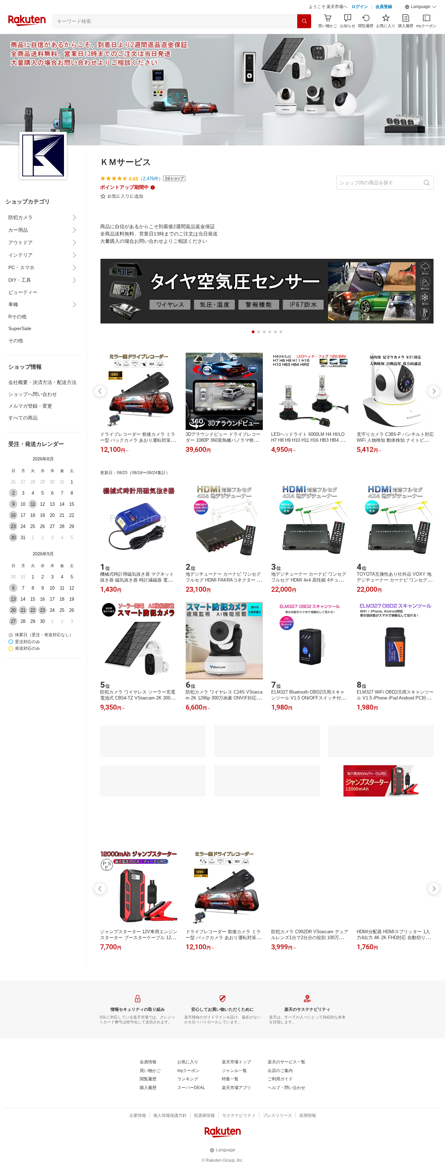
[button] (421, 7)
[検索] (304, 21)
